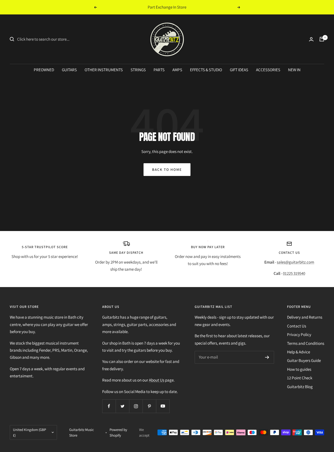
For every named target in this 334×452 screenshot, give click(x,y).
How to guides (299, 369)
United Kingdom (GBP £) (29, 432)
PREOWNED (44, 69)
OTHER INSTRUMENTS (104, 69)
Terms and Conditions (305, 343)
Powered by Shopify (118, 432)
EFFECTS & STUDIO (206, 69)
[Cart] (321, 39)
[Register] (267, 357)
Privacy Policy (299, 334)
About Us (156, 380)
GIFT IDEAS (239, 69)
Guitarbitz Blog (300, 386)
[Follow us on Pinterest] (149, 406)
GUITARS (69, 69)
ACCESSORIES (268, 69)
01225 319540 (294, 273)
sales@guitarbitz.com (295, 262)
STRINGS (138, 69)
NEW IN (294, 69)
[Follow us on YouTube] (162, 406)
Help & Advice (298, 352)
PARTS (159, 69)
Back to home (167, 169)
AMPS (177, 69)
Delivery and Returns (304, 317)
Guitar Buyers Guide (304, 360)
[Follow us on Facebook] (109, 406)
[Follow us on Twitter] (122, 406)
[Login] (311, 39)
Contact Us (296, 326)
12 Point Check (299, 378)
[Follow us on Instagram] (136, 406)
